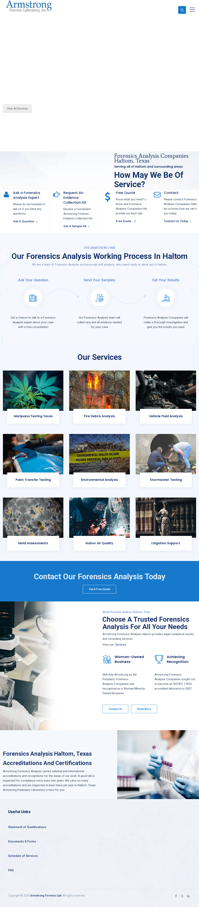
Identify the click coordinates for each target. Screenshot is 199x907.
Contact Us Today (176, 221)
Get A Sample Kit (75, 226)
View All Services (17, 108)
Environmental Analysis (99, 480)
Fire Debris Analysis (99, 416)
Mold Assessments (33, 543)
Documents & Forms (22, 841)
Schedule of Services (23, 856)
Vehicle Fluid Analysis (166, 416)
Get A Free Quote (99, 589)
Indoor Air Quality (99, 543)
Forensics (23, 790)
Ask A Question (23, 221)
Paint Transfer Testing (33, 480)
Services (120, 644)
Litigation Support (165, 543)
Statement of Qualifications (27, 827)
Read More (144, 709)
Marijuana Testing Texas (33, 416)
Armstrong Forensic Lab (45, 895)
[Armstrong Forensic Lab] (29, 6)
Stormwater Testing (166, 480)
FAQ (11, 870)
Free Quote (123, 221)
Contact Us (115, 709)
